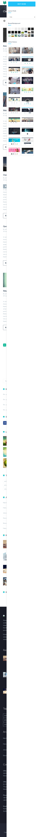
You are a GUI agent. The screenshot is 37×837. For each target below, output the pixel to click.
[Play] (6, 186)
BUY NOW (22, 4)
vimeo (6, 489)
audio (6, 481)
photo (6, 485)
